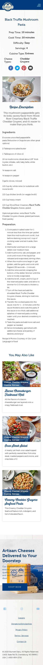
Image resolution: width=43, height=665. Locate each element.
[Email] (30, 68)
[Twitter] (17, 68)
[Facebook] (10, 68)
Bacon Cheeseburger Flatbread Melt (18, 393)
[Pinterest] (24, 68)
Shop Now (14, 587)
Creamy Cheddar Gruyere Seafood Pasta (21, 502)
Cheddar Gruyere (25, 60)
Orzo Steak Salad (16, 446)
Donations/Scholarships (21, 624)
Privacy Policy (21, 630)
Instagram (21, 609)
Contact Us (21, 642)
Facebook (5, 609)
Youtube (38, 609)
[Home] (7, 8)
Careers (21, 618)
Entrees (29, 53)
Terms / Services (21, 636)
